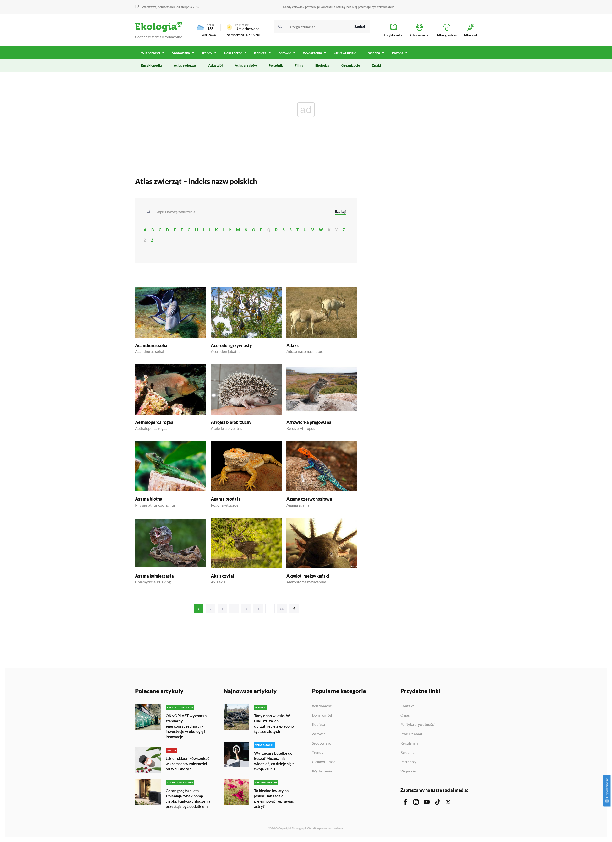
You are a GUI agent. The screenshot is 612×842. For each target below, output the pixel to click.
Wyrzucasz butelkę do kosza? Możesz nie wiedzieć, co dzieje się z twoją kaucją (274, 761)
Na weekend (235, 35)
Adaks (292, 345)
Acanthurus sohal (152, 345)
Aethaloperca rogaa (154, 422)
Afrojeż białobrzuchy (231, 422)
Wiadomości (322, 706)
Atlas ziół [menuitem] (215, 65)
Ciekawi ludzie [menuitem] (345, 53)
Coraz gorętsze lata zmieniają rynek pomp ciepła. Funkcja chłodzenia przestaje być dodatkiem (188, 798)
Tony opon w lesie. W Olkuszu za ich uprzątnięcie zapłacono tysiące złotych (274, 723)
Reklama (407, 753)
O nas (405, 715)
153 (282, 608)
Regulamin (409, 743)
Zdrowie (319, 734)
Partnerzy (408, 762)
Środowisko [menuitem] (181, 53)
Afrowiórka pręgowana (308, 422)
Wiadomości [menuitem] (150, 53)
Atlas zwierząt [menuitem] (185, 65)
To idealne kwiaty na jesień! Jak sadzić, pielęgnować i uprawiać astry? (274, 798)
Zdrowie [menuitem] (284, 53)
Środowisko (321, 743)
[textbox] (177, 212)
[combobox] (242, 211)
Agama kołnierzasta (154, 575)
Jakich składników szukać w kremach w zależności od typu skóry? (187, 763)
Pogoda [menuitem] (397, 53)
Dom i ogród (322, 715)
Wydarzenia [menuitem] (312, 53)
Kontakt (407, 706)
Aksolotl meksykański (307, 575)
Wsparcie (408, 771)
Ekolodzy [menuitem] (322, 65)
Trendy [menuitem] (207, 53)
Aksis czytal (222, 575)
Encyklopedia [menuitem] (151, 65)
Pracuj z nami (411, 734)
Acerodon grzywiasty (231, 345)
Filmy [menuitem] (299, 65)
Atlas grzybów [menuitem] (246, 65)
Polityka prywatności (417, 725)
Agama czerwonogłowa (309, 499)
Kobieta (318, 725)
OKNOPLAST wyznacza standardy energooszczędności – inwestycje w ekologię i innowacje (186, 726)
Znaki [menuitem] (376, 65)
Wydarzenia (322, 771)
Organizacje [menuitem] (350, 65)
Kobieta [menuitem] (260, 53)
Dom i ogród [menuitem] (233, 53)
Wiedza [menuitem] (374, 53)
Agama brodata (226, 499)
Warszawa (209, 35)
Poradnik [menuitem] (276, 65)
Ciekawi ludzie (323, 762)
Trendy (317, 753)
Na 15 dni (253, 35)
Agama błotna (148, 499)
